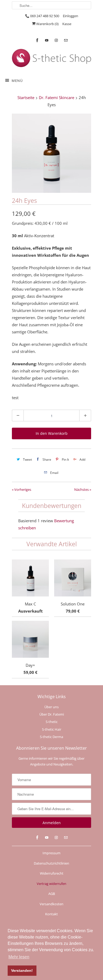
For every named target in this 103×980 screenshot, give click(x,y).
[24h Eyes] (51, 153)
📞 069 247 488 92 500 (42, 15)
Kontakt (51, 914)
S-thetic (52, 721)
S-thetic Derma (51, 736)
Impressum (51, 853)
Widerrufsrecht (51, 873)
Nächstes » (82, 489)
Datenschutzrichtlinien (51, 863)
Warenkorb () (47, 23)
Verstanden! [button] (22, 970)
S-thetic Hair (51, 729)
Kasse (66, 23)
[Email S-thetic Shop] (65, 40)
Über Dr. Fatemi (51, 714)
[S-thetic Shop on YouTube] (46, 40)
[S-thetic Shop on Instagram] (56, 40)
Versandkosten (51, 904)
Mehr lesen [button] (18, 957)
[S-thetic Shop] (51, 59)
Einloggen (70, 15)
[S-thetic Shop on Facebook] (37, 40)
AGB (51, 893)
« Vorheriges (21, 489)
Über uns (51, 706)
